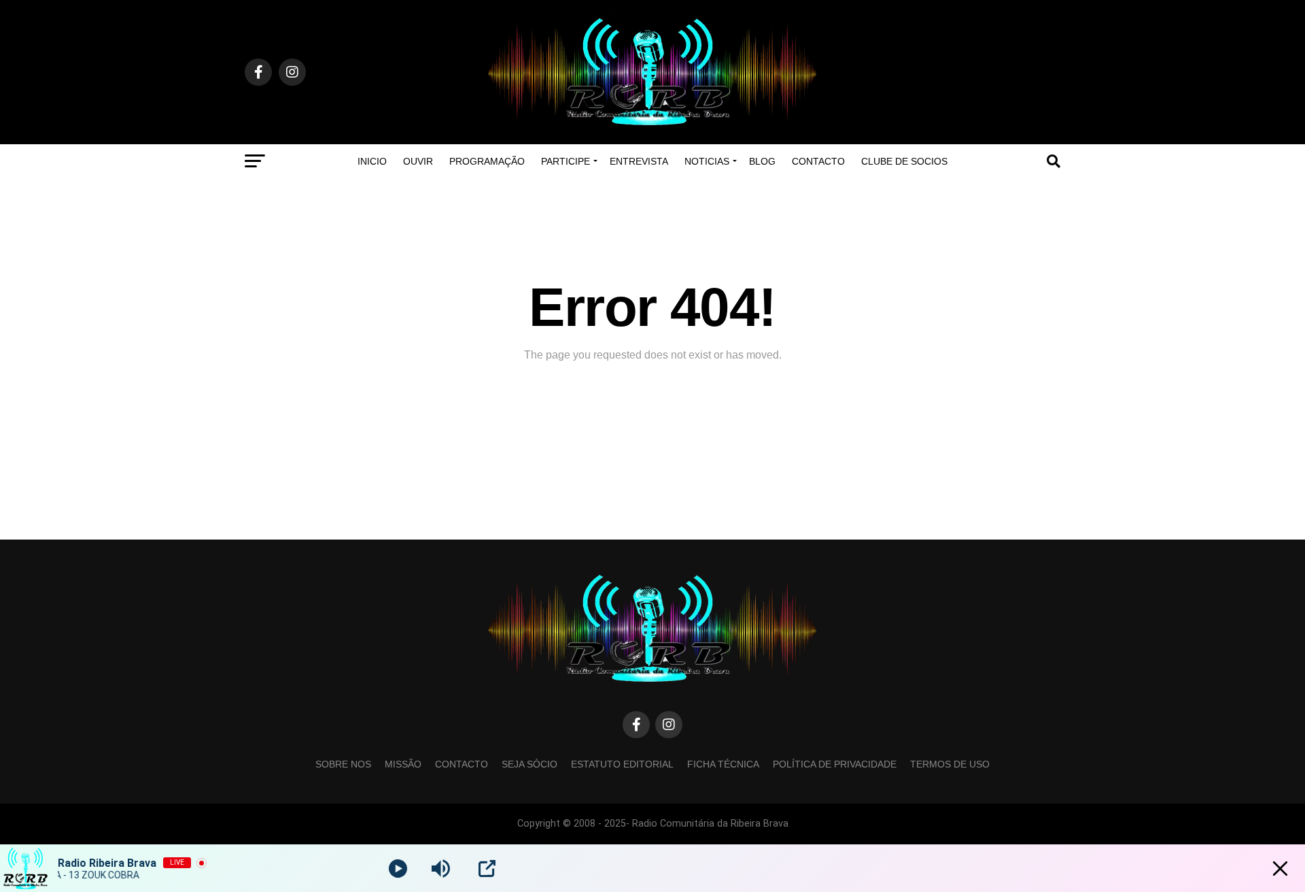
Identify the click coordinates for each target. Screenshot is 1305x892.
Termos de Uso (950, 764)
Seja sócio (529, 764)
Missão (403, 764)
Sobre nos (343, 764)
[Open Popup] (487, 868)
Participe (565, 161)
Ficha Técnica (723, 764)
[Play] (398, 868)
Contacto (818, 161)
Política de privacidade (835, 764)
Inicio (372, 161)
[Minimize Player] (1280, 868)
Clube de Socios (904, 161)
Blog (762, 161)
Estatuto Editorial (622, 764)
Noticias (706, 161)
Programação (487, 161)
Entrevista (639, 161)
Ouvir (418, 161)
